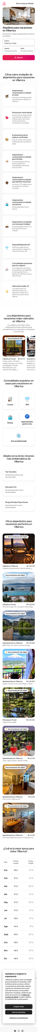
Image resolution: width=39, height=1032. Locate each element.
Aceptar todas (19, 1007)
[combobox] (18, 43)
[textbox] (10, 51)
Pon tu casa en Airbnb (24, 3)
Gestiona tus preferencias (19, 1018)
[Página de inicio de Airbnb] (4, 3)
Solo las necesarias (18, 1012)
